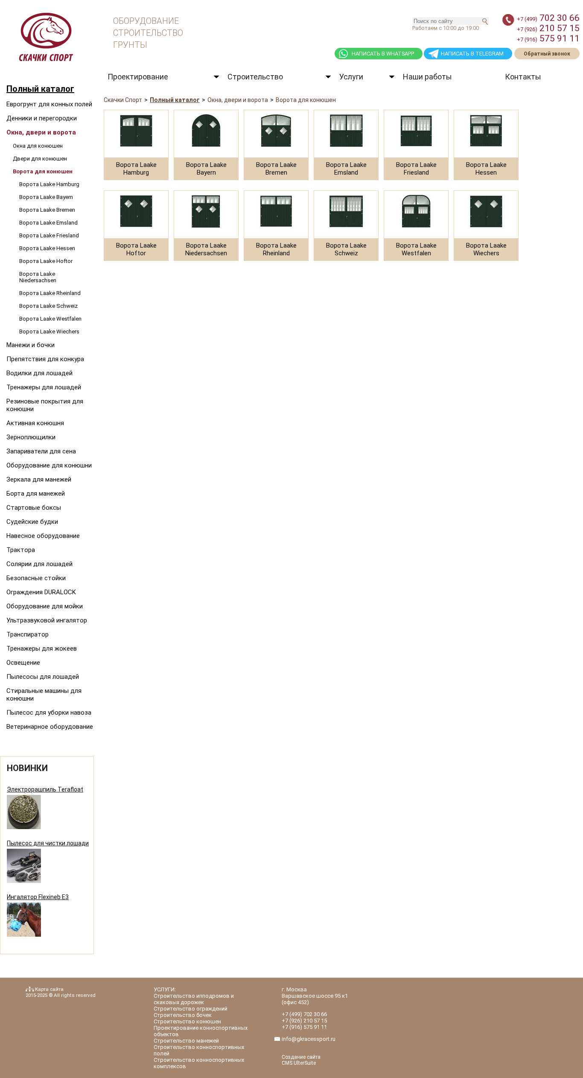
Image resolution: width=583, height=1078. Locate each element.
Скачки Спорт (123, 99)
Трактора (20, 550)
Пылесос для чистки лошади (48, 843)
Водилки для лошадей (39, 373)
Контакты (523, 76)
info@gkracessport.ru (308, 1039)
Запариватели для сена (41, 451)
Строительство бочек (183, 1015)
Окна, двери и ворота (41, 132)
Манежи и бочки (30, 345)
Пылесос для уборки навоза (48, 712)
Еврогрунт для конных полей (49, 104)
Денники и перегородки (41, 118)
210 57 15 (548, 28)
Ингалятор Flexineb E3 (38, 897)
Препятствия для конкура (45, 359)
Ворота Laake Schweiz (48, 306)
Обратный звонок (547, 54)
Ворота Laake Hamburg (49, 184)
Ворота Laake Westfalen (50, 319)
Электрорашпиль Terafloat (45, 789)
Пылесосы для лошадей (42, 677)
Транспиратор (27, 634)
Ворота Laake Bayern (46, 197)
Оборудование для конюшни (49, 465)
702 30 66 (548, 18)
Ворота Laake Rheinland (50, 293)
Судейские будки (32, 522)
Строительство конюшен (187, 1021)
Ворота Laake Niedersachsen (37, 277)
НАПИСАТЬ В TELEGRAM (472, 53)
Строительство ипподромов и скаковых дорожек (194, 999)
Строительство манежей (186, 1040)
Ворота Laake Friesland (49, 235)
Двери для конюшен (40, 158)
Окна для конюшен (38, 146)
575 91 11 (548, 38)
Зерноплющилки (30, 437)
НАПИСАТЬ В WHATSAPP (383, 53)
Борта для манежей (35, 493)
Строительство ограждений (190, 1008)
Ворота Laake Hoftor (46, 261)
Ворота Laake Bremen (47, 210)
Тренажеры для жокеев (41, 648)
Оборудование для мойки (44, 606)
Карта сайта (49, 989)
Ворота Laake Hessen (47, 248)
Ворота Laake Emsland (48, 222)
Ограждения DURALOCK (41, 592)
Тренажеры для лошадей (43, 387)
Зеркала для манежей (38, 479)
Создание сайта (301, 1057)
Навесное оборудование (43, 536)
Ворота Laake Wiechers (49, 331)
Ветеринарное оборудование (49, 726)
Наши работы (427, 76)
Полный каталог (40, 89)
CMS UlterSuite (299, 1063)
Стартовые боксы (33, 507)
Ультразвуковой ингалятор (46, 620)
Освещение (23, 662)
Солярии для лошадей (39, 564)
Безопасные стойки (36, 578)
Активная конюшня (35, 423)
